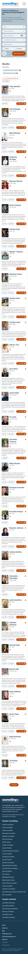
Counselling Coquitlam (8, 917)
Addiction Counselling (8, 836)
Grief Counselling (7, 871)
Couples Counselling (8, 824)
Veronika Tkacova (13, 440)
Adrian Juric (14, 345)
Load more (14, 785)
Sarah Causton (15, 205)
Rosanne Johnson (16, 528)
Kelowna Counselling (8, 911)
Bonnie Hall (14, 669)
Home (4, 925)
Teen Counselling (7, 853)
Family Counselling (7, 830)
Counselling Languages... (10, 40)
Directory (5, 928)
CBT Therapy (5, 874)
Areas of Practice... (8, 31)
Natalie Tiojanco (16, 252)
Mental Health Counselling (9, 865)
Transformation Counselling (10, 868)
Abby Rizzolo (14, 463)
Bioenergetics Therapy (8, 880)
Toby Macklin (14, 86)
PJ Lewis (12, 417)
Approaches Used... (13, 35)
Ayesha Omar (14, 298)
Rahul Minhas (14, 133)
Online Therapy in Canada (9, 883)
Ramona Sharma (15, 181)
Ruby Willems (15, 692)
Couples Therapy (7, 859)
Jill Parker (13, 761)
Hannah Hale (14, 645)
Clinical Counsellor (7, 886)
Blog (3, 931)
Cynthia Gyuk (14, 322)
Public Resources (7, 934)
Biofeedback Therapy (8, 877)
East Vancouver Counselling (10, 908)
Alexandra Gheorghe (13, 577)
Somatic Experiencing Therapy (10, 851)
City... (5, 27)
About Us (4, 939)
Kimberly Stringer (13, 158)
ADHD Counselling (7, 839)
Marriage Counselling (8, 862)
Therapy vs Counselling (8, 889)
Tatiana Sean (14, 229)
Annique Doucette (16, 487)
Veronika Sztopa (16, 512)
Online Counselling (7, 827)
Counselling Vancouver (8, 902)
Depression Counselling (8, 833)
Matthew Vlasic (15, 274)
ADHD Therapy (6, 842)
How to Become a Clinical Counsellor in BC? (14, 891)
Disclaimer (5, 942)
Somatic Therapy (7, 848)
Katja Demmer (15, 737)
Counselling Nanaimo (8, 905)
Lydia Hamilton (15, 600)
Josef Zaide (14, 393)
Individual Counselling (8, 856)
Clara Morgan (14, 109)
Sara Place (13, 369)
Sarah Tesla (14, 714)
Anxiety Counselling (7, 845)
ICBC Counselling (7, 894)
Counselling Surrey (7, 914)
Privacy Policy (6, 945)
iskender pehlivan (12, 624)
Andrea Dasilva (15, 552)
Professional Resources (9, 936)
